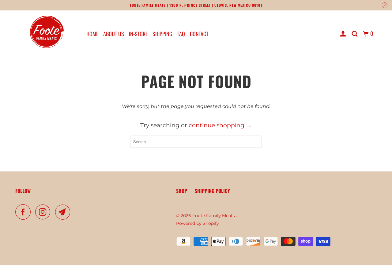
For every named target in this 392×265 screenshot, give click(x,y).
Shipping (162, 34)
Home (92, 34)
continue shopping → (220, 125)
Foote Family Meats (214, 215)
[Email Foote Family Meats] (64, 212)
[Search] (355, 34)
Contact (199, 34)
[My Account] (343, 34)
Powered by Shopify (197, 223)
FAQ (181, 34)
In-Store (138, 34)
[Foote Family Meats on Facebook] (24, 212)
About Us (113, 34)
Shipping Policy (212, 190)
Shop (181, 190)
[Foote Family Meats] (46, 33)
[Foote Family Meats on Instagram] (44, 212)
